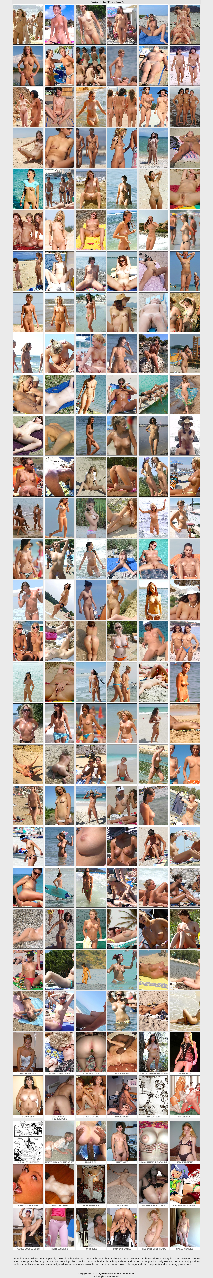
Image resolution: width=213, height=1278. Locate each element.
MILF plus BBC (122, 1073)
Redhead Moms (185, 1162)
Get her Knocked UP (184, 1206)
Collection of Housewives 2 (60, 1118)
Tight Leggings (59, 1249)
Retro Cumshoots (28, 1206)
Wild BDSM (122, 1206)
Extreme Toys (91, 1073)
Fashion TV (185, 1073)
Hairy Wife (122, 1162)
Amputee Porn (60, 1206)
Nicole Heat (185, 1117)
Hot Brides (91, 1249)
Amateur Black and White (59, 1162)
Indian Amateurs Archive (153, 1162)
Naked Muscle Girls (28, 1249)
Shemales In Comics (28, 1162)
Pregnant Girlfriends (153, 1249)
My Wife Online (91, 1117)
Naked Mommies (184, 1249)
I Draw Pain (153, 1117)
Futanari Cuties (122, 1249)
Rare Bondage (91, 1206)
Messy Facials (28, 1073)
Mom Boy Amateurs (59, 1073)
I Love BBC (91, 1162)
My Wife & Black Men (153, 1206)
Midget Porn (122, 1117)
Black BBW (28, 1117)
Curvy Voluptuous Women (153, 1073)
